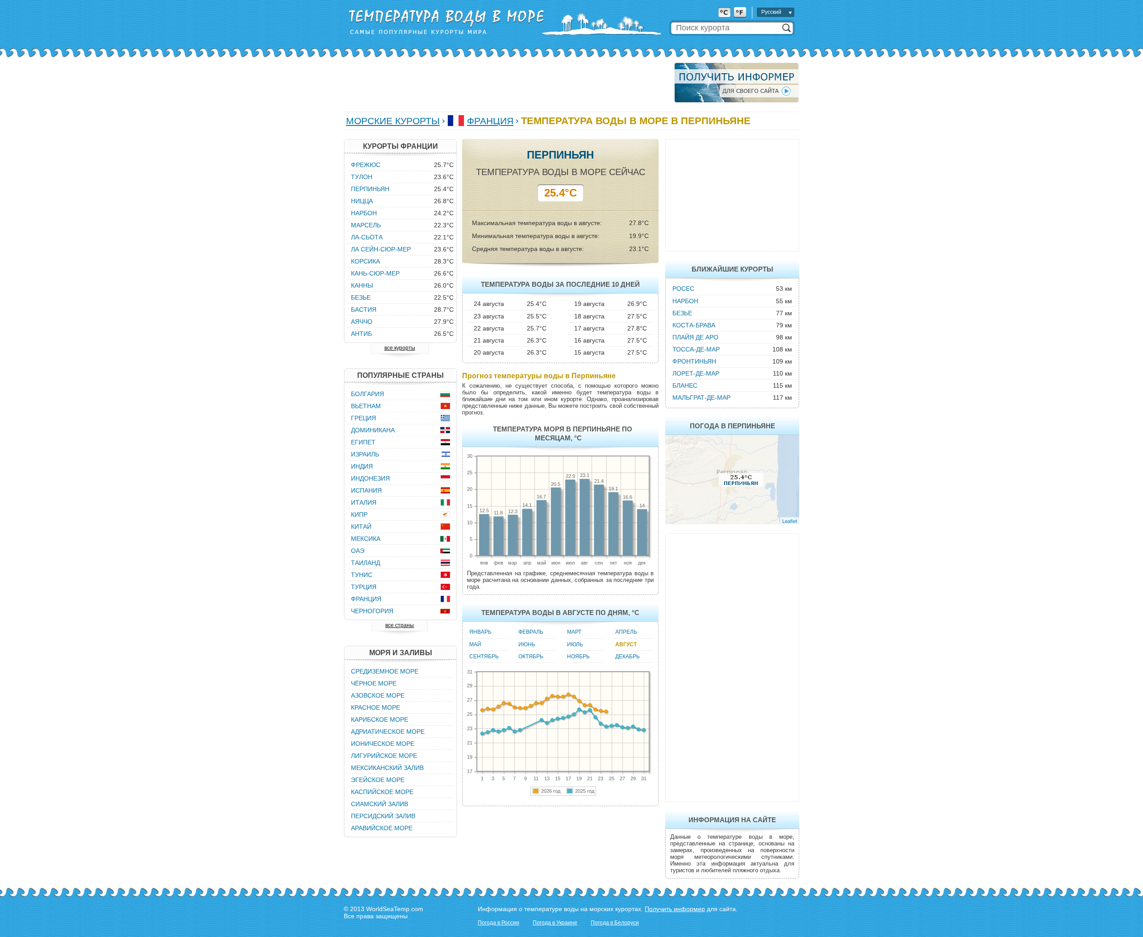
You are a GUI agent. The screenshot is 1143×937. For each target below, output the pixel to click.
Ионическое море (382, 743)
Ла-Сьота (367, 237)
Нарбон (685, 301)
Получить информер (675, 908)
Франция (490, 121)
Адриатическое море (388, 731)
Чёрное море (373, 683)
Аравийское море (382, 828)
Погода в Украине (555, 923)
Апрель (626, 632)
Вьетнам (366, 406)
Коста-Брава (693, 325)
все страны (399, 625)
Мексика (365, 538)
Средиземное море (384, 671)
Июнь (526, 644)
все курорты (399, 348)
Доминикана (373, 430)
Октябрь (530, 656)
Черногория (372, 611)
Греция (363, 418)
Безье (682, 313)
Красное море (375, 707)
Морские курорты (393, 121)
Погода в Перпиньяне (732, 426)
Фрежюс (365, 164)
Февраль (530, 632)
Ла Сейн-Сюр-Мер (381, 249)
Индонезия (370, 478)
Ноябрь (578, 656)
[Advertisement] (506, 83)
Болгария (367, 393)
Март (574, 632)
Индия (362, 466)
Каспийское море (382, 791)
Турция (363, 586)
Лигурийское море (384, 755)
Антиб (361, 333)
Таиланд (365, 562)
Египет (363, 442)
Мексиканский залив (387, 767)
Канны (362, 285)
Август (626, 644)
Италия (363, 502)
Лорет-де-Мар (695, 373)
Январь (480, 632)
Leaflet (789, 520)
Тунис (361, 574)
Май (475, 644)
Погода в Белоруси (615, 923)
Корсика (365, 261)
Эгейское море (378, 779)
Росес (683, 288)
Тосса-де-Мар (696, 349)
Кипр (359, 514)
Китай (361, 526)
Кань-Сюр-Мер (375, 273)
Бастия (363, 309)
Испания (366, 490)
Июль (575, 644)
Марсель (366, 225)
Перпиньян (370, 188)
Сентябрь (484, 656)
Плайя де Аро (695, 337)
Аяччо (361, 321)
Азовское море (378, 695)
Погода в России (498, 923)
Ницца (362, 201)
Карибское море (379, 719)
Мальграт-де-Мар (701, 397)
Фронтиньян (694, 361)
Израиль (365, 454)
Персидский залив (383, 816)
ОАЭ (357, 550)
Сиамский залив (379, 803)
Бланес (684, 385)
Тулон (361, 176)
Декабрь (627, 656)
